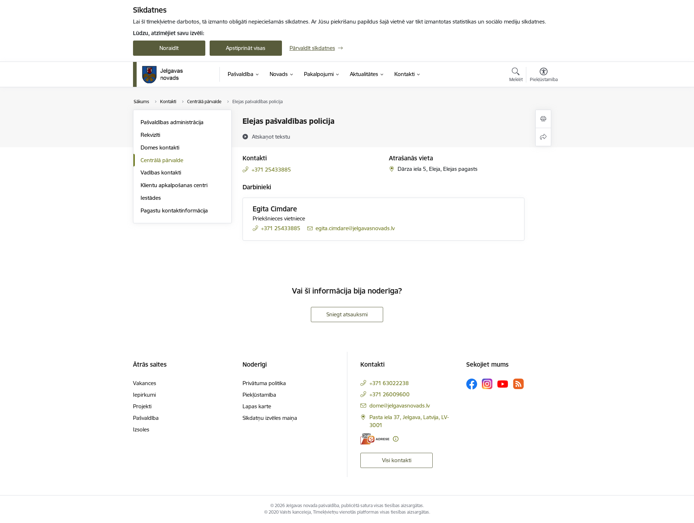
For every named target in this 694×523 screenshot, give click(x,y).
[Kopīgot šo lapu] (543, 137)
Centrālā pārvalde (162, 160)
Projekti (142, 406)
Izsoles (141, 429)
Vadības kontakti (161, 172)
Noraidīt (169, 48)
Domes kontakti (160, 147)
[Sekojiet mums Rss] (518, 384)
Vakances (144, 383)
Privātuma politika (264, 383)
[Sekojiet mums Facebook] (471, 384)
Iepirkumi (144, 394)
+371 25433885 (271, 169)
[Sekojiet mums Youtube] (502, 383)
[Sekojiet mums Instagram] (487, 384)
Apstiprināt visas (245, 48)
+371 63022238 (389, 383)
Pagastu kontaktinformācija (174, 210)
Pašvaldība (146, 417)
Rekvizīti (150, 134)
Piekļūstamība (259, 394)
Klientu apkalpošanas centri (174, 185)
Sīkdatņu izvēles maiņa (270, 417)
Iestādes (151, 197)
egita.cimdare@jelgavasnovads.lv (355, 228)
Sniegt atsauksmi (347, 314)
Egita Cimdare (275, 208)
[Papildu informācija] (395, 439)
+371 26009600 (389, 394)
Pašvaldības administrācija (172, 122)
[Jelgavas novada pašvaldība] (167, 74)
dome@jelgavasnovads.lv (399, 405)
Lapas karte (257, 406)
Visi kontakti (396, 460)
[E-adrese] (374, 439)
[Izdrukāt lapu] (543, 119)
